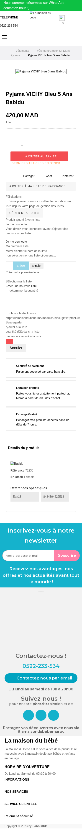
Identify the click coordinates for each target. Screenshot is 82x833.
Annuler (16, 348)
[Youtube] (53, 715)
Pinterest (68, 176)
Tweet (48, 176)
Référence (17, 470)
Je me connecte (16, 241)
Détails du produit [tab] (23, 448)
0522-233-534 (9, 25)
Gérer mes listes (24, 213)
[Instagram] (41, 715)
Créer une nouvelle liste (21, 286)
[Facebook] (28, 715)
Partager (28, 176)
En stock (16, 477)
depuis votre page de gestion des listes (38, 206)
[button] (41, 678)
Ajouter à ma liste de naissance (38, 186)
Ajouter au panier (40, 156)
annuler (36, 265)
